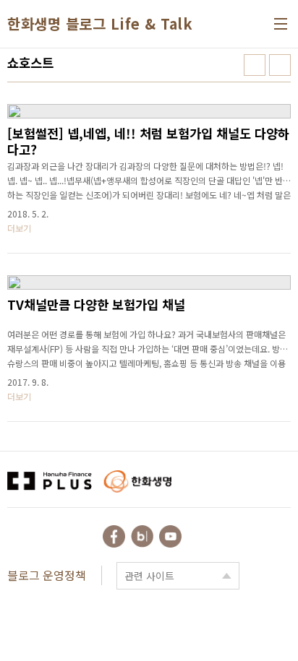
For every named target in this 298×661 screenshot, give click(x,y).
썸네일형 (254, 65)
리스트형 (280, 65)
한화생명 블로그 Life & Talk (99, 23)
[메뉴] (280, 24)
